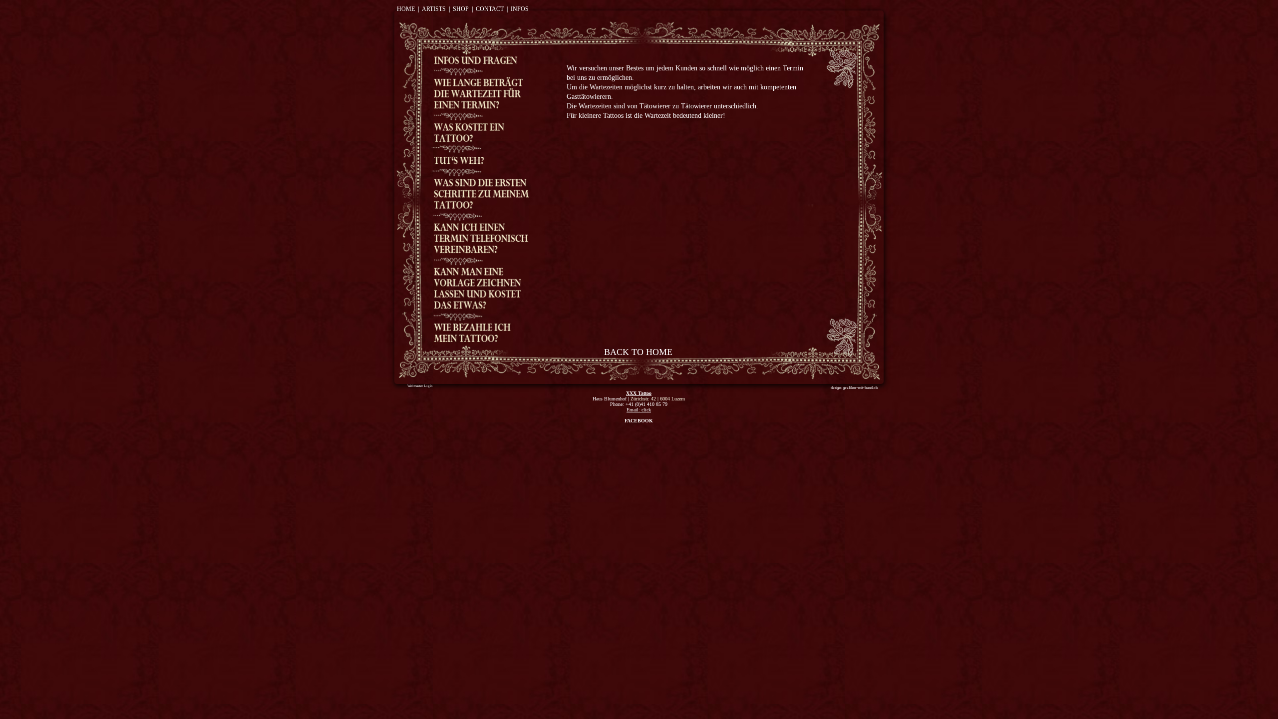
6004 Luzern (672, 398)
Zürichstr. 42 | (645, 398)
